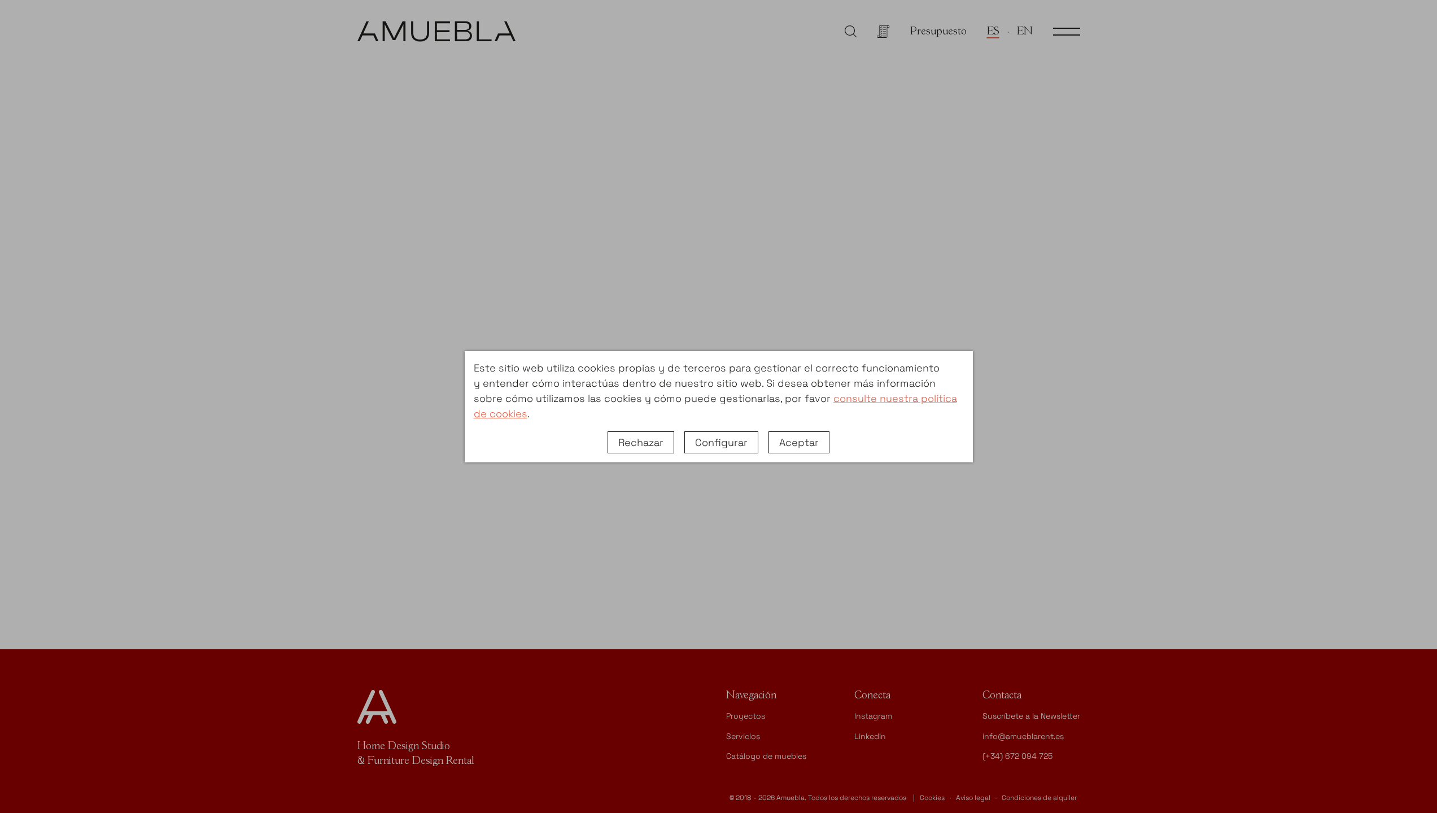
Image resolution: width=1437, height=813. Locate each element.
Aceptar (799, 442)
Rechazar (640, 442)
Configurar (721, 442)
